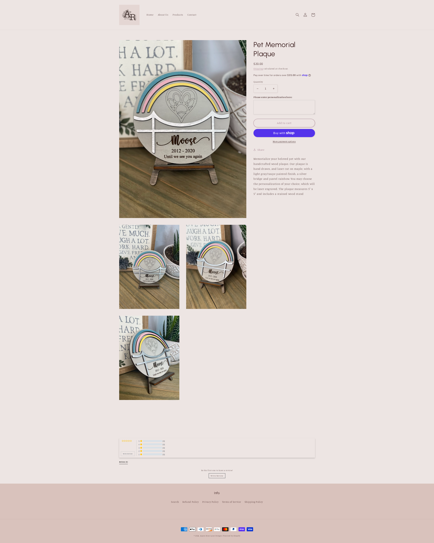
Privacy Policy (210, 501)
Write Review (217, 475)
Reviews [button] (123, 462)
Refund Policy (190, 501)
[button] (297, 15)
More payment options (284, 141)
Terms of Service (231, 501)
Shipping (258, 68)
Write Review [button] (128, 454)
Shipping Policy (254, 501)
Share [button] (261, 149)
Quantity (258, 81)
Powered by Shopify (231, 536)
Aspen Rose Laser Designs (211, 536)
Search (175, 501)
